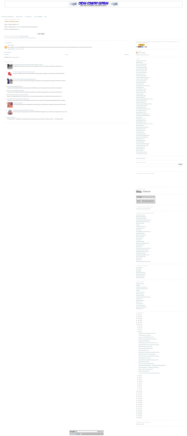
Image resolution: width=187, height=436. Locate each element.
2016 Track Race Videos (141, 152)
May (140, 381)
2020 (139, 391)
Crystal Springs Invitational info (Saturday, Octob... (149, 359)
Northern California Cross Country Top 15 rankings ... (149, 344)
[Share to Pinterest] (43, 34)
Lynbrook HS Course (140, 233)
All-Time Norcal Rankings (141, 137)
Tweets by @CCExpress (141, 158)
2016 (139, 398)
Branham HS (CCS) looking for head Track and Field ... (149, 352)
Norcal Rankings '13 (140, 112)
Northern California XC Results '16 (143, 104)
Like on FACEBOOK (38, 16)
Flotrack (137, 290)
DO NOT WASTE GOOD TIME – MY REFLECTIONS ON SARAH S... (152, 365)
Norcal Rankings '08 (140, 140)
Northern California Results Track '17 (143, 123)
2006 (139, 417)
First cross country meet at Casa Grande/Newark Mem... (149, 373)
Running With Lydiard (140, 272)
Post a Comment (7, 52)
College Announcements (141, 79)
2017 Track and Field (140, 72)
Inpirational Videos (140, 90)
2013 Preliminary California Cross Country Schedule (17, 94)
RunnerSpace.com (139, 308)
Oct (139, 329)
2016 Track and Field (140, 67)
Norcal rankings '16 (140, 130)
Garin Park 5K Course (140, 228)
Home (45, 16)
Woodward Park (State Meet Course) (143, 261)
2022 (139, 322)
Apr (140, 383)
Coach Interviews (28, 16)
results (17, 24)
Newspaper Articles (140, 60)
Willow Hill (138, 259)
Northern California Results (141, 77)
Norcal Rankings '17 (140, 122)
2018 (139, 395)
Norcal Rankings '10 (140, 110)
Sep (140, 331)
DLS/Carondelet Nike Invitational (143, 221)
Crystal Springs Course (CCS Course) (143, 220)
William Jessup (139, 258)
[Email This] (38, 34)
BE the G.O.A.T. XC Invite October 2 (146, 369)
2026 (139, 314)
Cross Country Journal (140, 305)
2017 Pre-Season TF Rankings (142, 143)
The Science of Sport (140, 277)
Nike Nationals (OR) (140, 241)
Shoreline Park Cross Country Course (143, 248)
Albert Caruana (141, 52)
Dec (140, 326)
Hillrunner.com (139, 302)
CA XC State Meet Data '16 (141, 145)
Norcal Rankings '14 (140, 120)
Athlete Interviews (19, 16)
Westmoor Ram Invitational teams (145, 346)
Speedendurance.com (140, 276)
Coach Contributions (140, 69)
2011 (139, 408)
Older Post (127, 54)
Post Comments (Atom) (14, 57)
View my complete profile (142, 54)
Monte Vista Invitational (141, 235)
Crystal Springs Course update (145, 358)
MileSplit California (140, 283)
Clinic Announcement (140, 80)
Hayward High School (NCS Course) (143, 231)
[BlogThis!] (39, 34)
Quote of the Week (139, 148)
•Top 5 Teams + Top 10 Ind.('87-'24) (143, 208)
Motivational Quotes (11, 117)
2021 (139, 324)
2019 (139, 393)
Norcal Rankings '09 (140, 133)
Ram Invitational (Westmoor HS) (142, 243)
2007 (139, 415)
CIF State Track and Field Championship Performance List (24, 79)
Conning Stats (139, 84)
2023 (139, 320)
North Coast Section (140, 293)
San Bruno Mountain (140, 244)
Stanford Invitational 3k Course (142, 249)
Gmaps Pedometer (139, 303)
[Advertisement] (93, 11)
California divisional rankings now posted (147, 333)
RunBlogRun (138, 271)
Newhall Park (138, 240)
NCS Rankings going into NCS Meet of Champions (23, 110)
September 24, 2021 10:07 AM (16, 49)
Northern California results (11, 21)
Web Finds (138, 62)
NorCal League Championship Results (15, 86)
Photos (19, 27)
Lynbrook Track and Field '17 (142, 288)
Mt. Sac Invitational (140, 236)
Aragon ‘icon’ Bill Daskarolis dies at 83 (146, 337)
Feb (140, 386)
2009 (139, 412)
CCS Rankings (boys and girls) (145, 335)
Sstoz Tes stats (139, 150)
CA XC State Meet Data (140, 105)
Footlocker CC (139, 298)
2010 (139, 410)
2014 (139, 402)
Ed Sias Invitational (140, 223)
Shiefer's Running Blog (140, 274)
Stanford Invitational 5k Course (142, 251)
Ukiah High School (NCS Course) (142, 254)
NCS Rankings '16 (139, 118)
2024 (139, 318)
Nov (140, 327)
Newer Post (6, 54)
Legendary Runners (140, 95)
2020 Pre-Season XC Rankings (7, 16)
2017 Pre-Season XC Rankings (142, 108)
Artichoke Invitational (140, 215)
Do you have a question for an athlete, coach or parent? (24, 72)
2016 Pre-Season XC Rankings (142, 115)
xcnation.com (139, 94)
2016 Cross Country (140, 70)
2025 (139, 316)
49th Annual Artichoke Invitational (146, 348)
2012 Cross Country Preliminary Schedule (15, 90)
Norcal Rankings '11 (140, 89)
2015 (139, 400)
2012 (139, 406)
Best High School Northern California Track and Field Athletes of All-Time (28, 64)
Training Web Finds (140, 82)
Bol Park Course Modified (141, 218)
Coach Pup (138, 117)
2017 (139, 396)
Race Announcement (140, 64)
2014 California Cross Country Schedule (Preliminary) (18, 98)
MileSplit (138, 285)
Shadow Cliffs (139, 246)
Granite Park (138, 230)
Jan (139, 388)
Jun (139, 379)
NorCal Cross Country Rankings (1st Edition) (148, 339)
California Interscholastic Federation (143, 297)
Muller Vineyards (139, 238)
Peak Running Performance (141, 307)
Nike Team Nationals (140, 300)
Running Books (139, 125)
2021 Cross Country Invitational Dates (146, 363)
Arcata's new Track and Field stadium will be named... (149, 356)
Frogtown (138, 225)
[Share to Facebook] (42, 34)
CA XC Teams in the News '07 (142, 85)
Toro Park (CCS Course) (141, 253)
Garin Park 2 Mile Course (141, 226)
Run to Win (138, 269)
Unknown (10, 45)
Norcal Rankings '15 (140, 128)
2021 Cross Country (13, 37)
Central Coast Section (140, 292)
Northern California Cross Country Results (147, 354)
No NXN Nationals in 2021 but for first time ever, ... (149, 342)
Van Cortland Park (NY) (141, 256)
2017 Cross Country (140, 75)
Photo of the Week (139, 97)
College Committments (18, 103)
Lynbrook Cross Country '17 (141, 287)
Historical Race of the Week (141, 127)
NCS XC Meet (139, 87)
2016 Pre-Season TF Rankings (142, 135)
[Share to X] (41, 34)
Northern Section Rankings (141, 114)
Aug (140, 375)
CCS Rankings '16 (139, 147)
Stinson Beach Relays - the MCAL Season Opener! (149, 367)
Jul (139, 377)
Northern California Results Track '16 (143, 99)
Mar (140, 385)
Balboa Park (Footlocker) (141, 216)
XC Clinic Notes (139, 132)
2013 (139, 404)
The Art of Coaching (140, 102)
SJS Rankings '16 (139, 138)
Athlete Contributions (140, 100)
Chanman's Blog (139, 267)
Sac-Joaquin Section (140, 295)
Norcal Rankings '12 (140, 92)
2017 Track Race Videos (141, 153)
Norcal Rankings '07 (140, 107)
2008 (139, 413)
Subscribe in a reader (140, 424)
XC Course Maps (139, 142)
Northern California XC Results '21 (27, 37)
